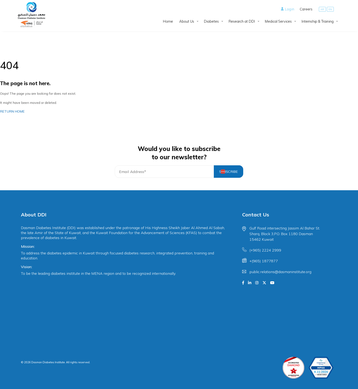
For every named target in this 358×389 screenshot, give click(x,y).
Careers (306, 9)
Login (289, 9)
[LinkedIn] (249, 283)
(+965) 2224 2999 (265, 250)
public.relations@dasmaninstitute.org (280, 271)
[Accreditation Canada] (293, 368)
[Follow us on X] (264, 283)
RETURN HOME (12, 111)
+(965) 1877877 (263, 261)
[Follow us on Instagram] (257, 283)
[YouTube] (272, 283)
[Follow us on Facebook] (243, 283)
